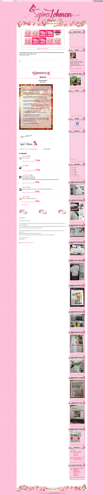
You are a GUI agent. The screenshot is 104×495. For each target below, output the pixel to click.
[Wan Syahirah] (77, 124)
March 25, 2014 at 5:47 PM (28, 192)
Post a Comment (24, 204)
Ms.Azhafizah (62, 493)
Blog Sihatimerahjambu (77, 451)
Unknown (24, 196)
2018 (73, 167)
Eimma (24, 165)
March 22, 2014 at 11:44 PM (28, 161)
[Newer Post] (23, 214)
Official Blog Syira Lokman (44, 493)
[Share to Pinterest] (49, 149)
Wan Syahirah (77, 121)
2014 (73, 174)
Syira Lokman (75, 59)
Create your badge (77, 125)
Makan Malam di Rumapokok (76, 453)
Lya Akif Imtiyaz (26, 175)
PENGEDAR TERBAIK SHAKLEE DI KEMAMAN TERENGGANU (78, 470)
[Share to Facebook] (48, 149)
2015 (73, 172)
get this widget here (73, 159)
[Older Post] (62, 214)
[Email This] (44, 149)
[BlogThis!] (45, 149)
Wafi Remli (24, 187)
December (75, 175)
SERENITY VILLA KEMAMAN (77, 473)
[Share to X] (46, 149)
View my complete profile (75, 68)
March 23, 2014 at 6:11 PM (28, 183)
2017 (73, 169)
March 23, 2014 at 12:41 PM (28, 170)
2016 (73, 171)
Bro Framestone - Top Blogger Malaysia (78, 458)
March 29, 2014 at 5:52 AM (28, 201)
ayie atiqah (25, 156)
